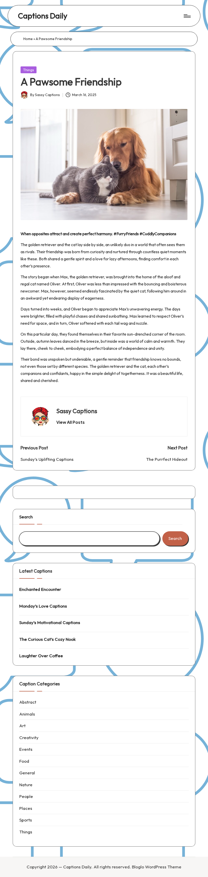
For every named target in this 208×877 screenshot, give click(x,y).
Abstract (27, 702)
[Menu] (187, 16)
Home (28, 38)
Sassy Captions (76, 411)
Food (24, 761)
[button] (70, 422)
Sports (25, 820)
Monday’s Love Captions (43, 606)
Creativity (29, 737)
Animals (27, 714)
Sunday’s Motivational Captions (49, 622)
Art (22, 725)
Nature (25, 784)
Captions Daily (42, 16)
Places (25, 808)
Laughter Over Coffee (41, 655)
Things (28, 70)
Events (25, 749)
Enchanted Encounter (40, 589)
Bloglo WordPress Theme (156, 866)
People (26, 796)
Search (26, 516)
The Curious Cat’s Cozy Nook (47, 639)
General (27, 772)
